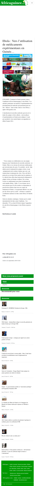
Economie (15, 464)
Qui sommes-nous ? (23, 479)
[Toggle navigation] (32, 2)
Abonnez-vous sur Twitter (15, 475)
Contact (19, 477)
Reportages (14, 468)
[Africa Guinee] (14, 3)
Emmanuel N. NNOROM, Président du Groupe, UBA (14, 308)
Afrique (11, 466)
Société (11, 464)
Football (18, 468)
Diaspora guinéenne (28, 470)
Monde (14, 466)
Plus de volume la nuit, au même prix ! (11, 436)
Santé (25, 468)
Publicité (15, 477)
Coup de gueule (24, 466)
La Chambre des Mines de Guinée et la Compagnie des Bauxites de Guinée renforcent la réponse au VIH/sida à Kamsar (15, 404)
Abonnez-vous (13, 473)
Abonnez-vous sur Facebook (22, 473)
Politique (28, 464)
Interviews (18, 466)
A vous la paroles (19, 470)
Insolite (14, 470)
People (11, 470)
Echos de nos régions (22, 464)
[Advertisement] (17, 18)
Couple (28, 468)
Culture (21, 468)
